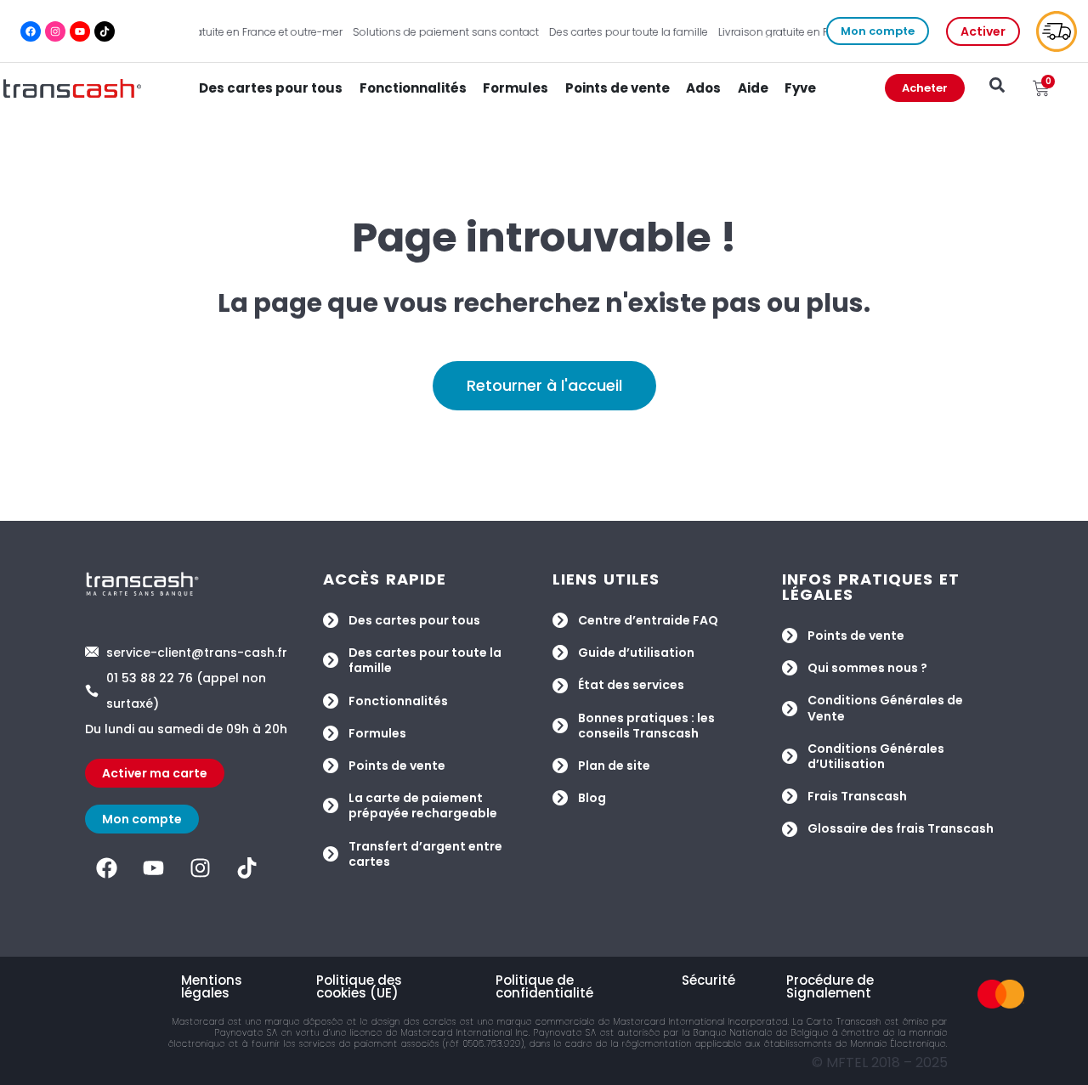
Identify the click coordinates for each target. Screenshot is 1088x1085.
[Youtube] (80, 31)
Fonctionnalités (413, 88)
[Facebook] (30, 31)
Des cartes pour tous (271, 88)
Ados (703, 88)
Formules (515, 88)
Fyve (800, 88)
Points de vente (617, 88)
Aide (753, 88)
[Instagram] (55, 31)
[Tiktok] (104, 31)
